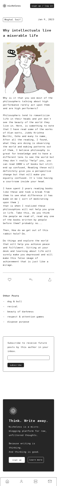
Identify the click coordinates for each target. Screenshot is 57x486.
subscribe (16, 365)
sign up (16, 460)
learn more (35, 459)
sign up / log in (42, 5)
